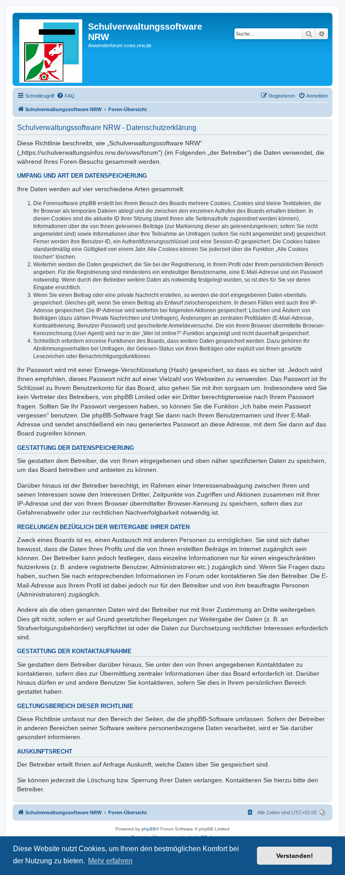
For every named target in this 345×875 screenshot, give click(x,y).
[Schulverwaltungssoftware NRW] (51, 49)
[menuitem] (66, 95)
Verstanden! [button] (294, 855)
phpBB (149, 828)
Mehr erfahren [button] (110, 861)
